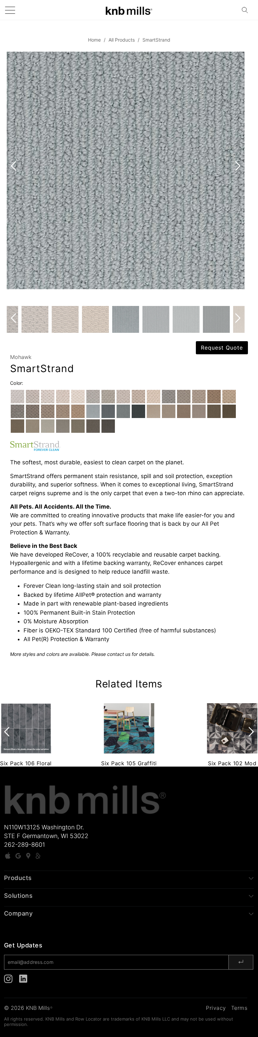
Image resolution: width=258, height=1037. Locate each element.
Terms (239, 1007)
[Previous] (14, 179)
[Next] (236, 179)
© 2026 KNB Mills (28, 1007)
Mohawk (21, 357)
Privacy (216, 1007)
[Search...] (247, 10)
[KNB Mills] (129, 10)
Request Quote (222, 347)
